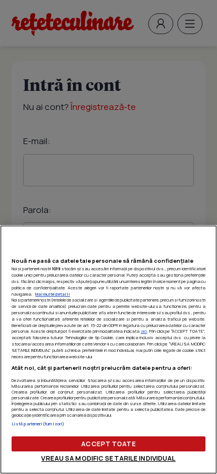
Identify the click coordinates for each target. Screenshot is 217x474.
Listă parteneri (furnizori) (38, 424)
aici (144, 331)
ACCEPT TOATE (108, 443)
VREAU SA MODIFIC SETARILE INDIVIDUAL (108, 458)
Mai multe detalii (52, 294)
